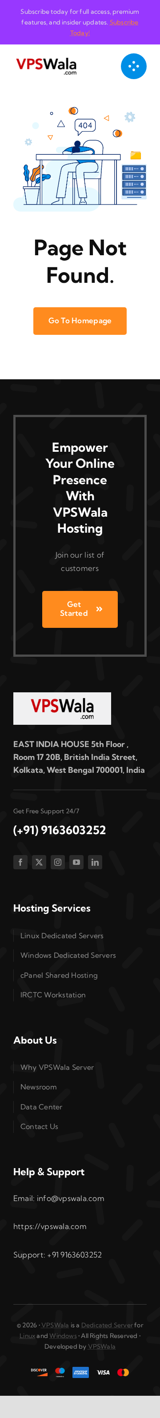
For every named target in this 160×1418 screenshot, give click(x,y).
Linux (27, 1336)
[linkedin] (95, 862)
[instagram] (58, 862)
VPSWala (55, 1325)
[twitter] (39, 862)
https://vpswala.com (50, 1226)
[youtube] (76, 862)
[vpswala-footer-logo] (62, 696)
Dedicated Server (107, 1325)
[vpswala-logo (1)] (46, 59)
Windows (62, 1336)
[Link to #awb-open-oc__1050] (134, 66)
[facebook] (20, 862)
